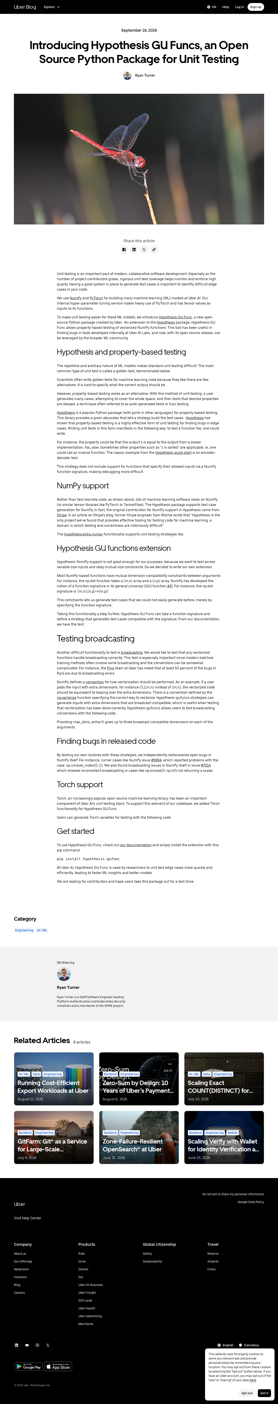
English (228, 1345)
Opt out (247, 1393)
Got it (264, 1393)
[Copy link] (154, 249)
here (253, 1380)
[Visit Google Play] (29, 1366)
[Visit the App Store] (58, 1367)
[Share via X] (144, 249)
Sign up (255, 7)
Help (225, 7)
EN (214, 7)
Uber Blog (25, 7)
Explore (49, 7)
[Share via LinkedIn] (134, 249)
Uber (19, 1204)
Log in (239, 7)
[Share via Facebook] (124, 249)
